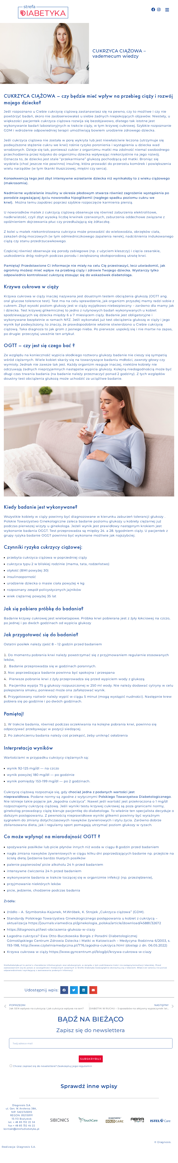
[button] (167, 10)
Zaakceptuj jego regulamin (74, 1066)
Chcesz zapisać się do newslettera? (52, 1066)
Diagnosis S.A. (26, 1146)
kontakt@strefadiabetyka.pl (21, 1129)
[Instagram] (158, 9)
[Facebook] (153, 9)
